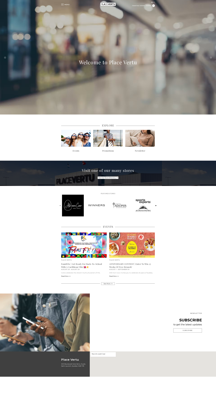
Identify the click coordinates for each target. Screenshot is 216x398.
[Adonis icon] (119, 205)
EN (152, 2)
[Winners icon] (96, 205)
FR (154, 2)
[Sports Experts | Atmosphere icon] (143, 205)
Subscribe (188, 330)
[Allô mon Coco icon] (73, 205)
